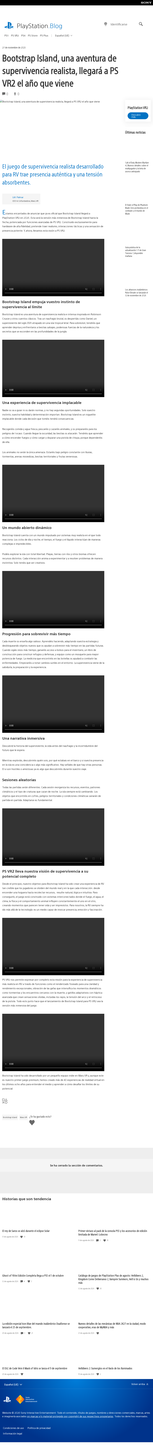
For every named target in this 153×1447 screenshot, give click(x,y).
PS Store (33, 35)
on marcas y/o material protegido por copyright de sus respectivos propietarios (70, 1416)
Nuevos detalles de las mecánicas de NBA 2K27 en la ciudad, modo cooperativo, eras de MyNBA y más (112, 1325)
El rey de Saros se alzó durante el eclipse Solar (26, 1230)
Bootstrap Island (10, 1117)
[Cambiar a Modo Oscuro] (106, 24)
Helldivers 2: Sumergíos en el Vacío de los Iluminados (105, 1368)
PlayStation (39, 25)
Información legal (12, 1433)
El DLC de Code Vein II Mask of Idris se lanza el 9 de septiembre (34, 1368)
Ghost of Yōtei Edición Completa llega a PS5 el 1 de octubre (33, 1275)
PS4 (23, 35)
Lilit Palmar (17, 197)
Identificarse (119, 24)
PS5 (6, 35)
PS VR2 (15, 35)
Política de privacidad (39, 1428)
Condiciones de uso (13, 1428)
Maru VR (23, 1117)
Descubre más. (136, 115)
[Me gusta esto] (21, 1236)
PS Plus (44, 35)
